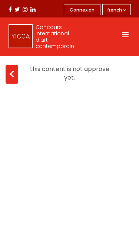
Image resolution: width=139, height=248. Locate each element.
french (115, 10)
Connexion (82, 10)
